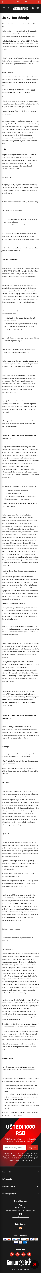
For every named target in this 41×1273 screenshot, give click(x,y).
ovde (30, 1160)
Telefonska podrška (22, 1)
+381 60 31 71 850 (20, 1207)
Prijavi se (32, 1148)
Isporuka (32, 248)
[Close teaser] (29, 1259)
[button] (8, 8)
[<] (2, 1)
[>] (38, 1)
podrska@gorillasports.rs (20, 1217)
